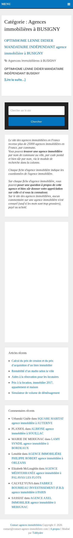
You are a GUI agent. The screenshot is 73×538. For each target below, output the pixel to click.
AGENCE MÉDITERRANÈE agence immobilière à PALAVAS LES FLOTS (36, 473)
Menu (6, 4)
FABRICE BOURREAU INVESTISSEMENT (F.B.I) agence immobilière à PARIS (38, 488)
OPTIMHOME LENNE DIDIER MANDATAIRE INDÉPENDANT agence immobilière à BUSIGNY (35, 46)
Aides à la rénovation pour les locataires (35, 376)
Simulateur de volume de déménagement (36, 392)
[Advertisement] (19, 281)
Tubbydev (37, 532)
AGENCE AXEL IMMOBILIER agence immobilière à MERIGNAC (34, 502)
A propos (55, 529)
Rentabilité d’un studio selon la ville (33, 371)
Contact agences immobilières (26, 525)
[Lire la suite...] (15, 79)
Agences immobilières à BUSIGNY (32, 60)
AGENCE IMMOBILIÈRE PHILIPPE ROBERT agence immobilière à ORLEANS (37, 458)
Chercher (36, 121)
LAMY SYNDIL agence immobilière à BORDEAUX (36, 443)
